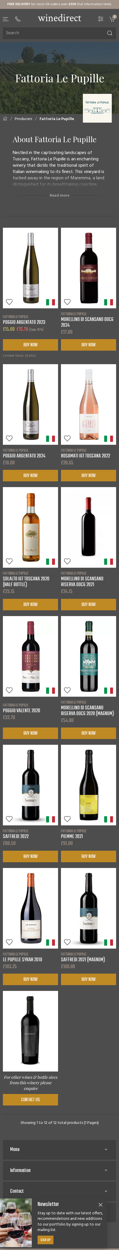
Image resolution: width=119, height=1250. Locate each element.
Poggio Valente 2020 (21, 708)
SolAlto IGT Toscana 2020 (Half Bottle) (26, 579)
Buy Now (30, 345)
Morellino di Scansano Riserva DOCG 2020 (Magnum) (87, 708)
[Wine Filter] (101, 19)
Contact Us (30, 1100)
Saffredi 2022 (16, 834)
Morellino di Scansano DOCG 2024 (87, 319)
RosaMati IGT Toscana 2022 (85, 453)
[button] (6, 19)
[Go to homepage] (59, 17)
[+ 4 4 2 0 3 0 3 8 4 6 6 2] (18, 19)
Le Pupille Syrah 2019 (22, 957)
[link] (112, 19)
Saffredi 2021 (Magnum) (83, 957)
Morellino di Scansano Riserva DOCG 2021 (82, 579)
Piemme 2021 (74, 834)
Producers (23, 119)
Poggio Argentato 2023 (24, 320)
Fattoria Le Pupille (57, 119)
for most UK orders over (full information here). (59, 4)
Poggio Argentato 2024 (24, 453)
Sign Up (45, 1240)
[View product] (30, 268)
